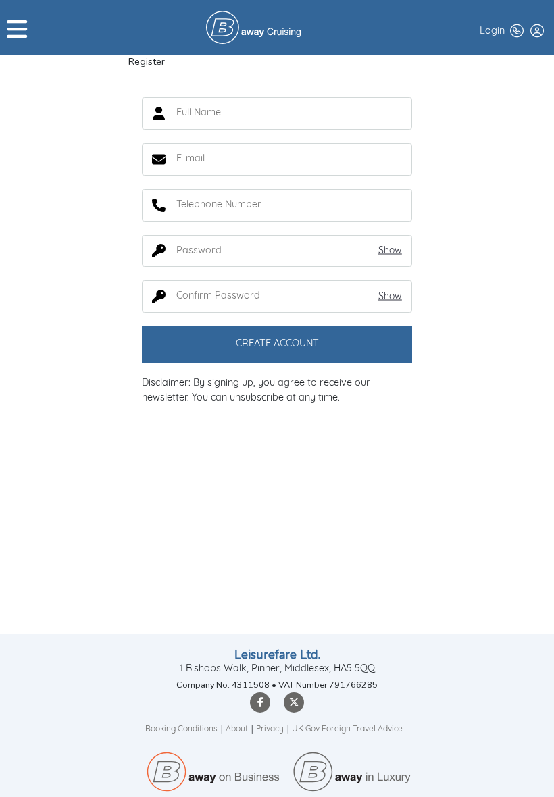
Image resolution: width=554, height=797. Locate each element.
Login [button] (492, 31)
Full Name (159, 113)
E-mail (159, 159)
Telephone (159, 205)
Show (390, 251)
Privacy (270, 729)
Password (159, 250)
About (237, 729)
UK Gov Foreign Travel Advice (347, 729)
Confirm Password (159, 296)
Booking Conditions (181, 729)
